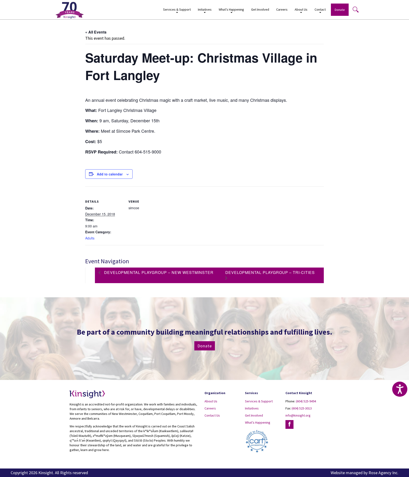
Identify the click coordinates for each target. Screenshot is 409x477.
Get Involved (260, 9)
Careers (282, 9)
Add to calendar (110, 174)
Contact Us (212, 415)
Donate (340, 10)
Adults (89, 238)
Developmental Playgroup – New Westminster (158, 272)
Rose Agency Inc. (383, 472)
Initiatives (252, 408)
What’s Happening (257, 422)
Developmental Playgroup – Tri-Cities (270, 272)
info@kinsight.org (298, 415)
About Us (210, 401)
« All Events (96, 32)
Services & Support (259, 401)
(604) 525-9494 (306, 401)
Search (355, 9)
